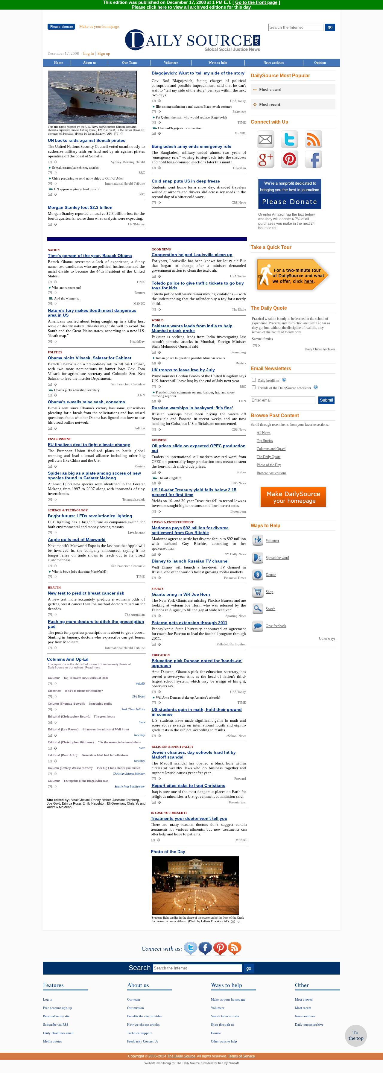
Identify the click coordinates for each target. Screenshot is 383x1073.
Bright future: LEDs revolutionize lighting (90, 515)
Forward (240, 778)
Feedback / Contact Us (142, 1041)
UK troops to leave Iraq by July (183, 369)
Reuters (140, 292)
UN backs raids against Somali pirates (86, 140)
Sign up (104, 53)
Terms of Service (241, 1056)
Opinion (320, 62)
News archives (274, 62)
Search (270, 609)
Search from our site (225, 1016)
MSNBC (240, 133)
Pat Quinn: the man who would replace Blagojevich (191, 117)
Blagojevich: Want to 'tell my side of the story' (198, 73)
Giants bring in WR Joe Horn (181, 594)
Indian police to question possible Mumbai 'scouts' (190, 358)
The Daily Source (181, 1056)
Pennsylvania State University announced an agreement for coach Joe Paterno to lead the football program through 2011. (199, 634)
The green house (104, 716)
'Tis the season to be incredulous (119, 742)
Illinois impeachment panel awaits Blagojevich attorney (194, 106)
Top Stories (265, 441)
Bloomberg (238, 352)
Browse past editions (271, 473)
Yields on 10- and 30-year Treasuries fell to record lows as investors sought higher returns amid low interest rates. (199, 503)
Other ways (327, 638)
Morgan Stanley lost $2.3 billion (80, 207)
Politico (139, 428)
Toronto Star (237, 802)
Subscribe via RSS (55, 1024)
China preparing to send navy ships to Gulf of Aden (88, 178)
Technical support (139, 1033)
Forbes (241, 472)
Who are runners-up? (66, 287)
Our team (133, 999)
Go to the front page (256, 2)
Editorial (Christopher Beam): (69, 716)
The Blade (239, 309)
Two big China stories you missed (118, 768)
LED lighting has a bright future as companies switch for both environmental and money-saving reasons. (96, 524)
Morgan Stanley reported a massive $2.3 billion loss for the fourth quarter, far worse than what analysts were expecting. (96, 216)
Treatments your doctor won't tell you (189, 818)
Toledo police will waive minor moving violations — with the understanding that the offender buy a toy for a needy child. (199, 299)
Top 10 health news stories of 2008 (85, 678)
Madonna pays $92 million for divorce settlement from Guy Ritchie (190, 530)
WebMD (140, 683)
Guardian (239, 168)
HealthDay (137, 341)
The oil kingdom (169, 478)
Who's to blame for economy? (84, 690)
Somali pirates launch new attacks (75, 167)
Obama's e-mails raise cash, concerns (86, 401)
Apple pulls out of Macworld (77, 539)
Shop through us (222, 1024)
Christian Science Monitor (129, 773)
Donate (271, 575)
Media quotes (52, 1041)
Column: (54, 678)
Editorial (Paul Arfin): (63, 755)
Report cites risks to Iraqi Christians (188, 785)
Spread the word (277, 558)
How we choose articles (143, 1024)
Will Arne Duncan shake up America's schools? (188, 697)
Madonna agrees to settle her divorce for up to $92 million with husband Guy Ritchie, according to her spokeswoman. (199, 543)
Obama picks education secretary (77, 390)
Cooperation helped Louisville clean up (192, 254)
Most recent (303, 1008)
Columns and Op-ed (271, 449)
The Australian (135, 614)
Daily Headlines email (58, 1033)
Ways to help (218, 62)
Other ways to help (224, 1041)
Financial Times (235, 578)
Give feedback (276, 626)
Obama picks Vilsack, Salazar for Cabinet (89, 357)
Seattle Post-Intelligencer (130, 786)
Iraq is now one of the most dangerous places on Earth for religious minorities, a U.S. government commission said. (199, 794)
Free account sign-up (57, 1008)
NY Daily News (235, 554)
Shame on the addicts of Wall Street (106, 729)
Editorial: (55, 690)
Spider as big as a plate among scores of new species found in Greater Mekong (94, 475)
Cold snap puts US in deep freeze (186, 181)
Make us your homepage (99, 26)
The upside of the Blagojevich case (85, 780)
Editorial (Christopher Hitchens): (71, 742)
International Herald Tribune (125, 183)
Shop (269, 592)
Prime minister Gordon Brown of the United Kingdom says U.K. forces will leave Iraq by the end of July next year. (199, 378)
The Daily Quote (268, 457)
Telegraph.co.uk (133, 499)
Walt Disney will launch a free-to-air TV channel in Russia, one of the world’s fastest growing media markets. (199, 569)
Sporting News (236, 616)
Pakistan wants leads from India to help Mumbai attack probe (192, 328)
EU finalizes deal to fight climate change (89, 444)
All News (263, 433)
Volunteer (171, 62)
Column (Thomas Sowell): (67, 703)
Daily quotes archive (309, 1024)
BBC (142, 172)
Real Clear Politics (133, 709)
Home (58, 62)
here (162, 7)
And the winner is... (67, 298)
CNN (141, 395)
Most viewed (304, 999)
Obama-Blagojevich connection (180, 128)
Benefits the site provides (144, 1016)
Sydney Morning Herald (128, 162)
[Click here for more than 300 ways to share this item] (121, 134)
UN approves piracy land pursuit (76, 189)
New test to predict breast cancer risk (86, 593)
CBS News (239, 202)
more (97, 667)
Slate (142, 722)
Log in (88, 53)
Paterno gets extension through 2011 (189, 622)
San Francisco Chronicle (128, 384)
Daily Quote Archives (320, 349)
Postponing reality (100, 703)
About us (89, 62)
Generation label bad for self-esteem (105, 755)
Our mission (135, 1008)
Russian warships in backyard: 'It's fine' (192, 407)
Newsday (139, 735)
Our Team (129, 62)
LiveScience (136, 532)
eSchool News (236, 736)
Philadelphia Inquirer (231, 644)
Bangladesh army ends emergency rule (191, 146)
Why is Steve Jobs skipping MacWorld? (79, 571)
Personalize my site (56, 1016)
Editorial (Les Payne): (64, 729)
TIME (242, 122)
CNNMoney (136, 224)
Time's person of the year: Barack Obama (90, 255)
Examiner (239, 111)
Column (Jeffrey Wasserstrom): (71, 768)
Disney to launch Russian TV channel (190, 561)
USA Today (238, 101)
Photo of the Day (269, 465)
